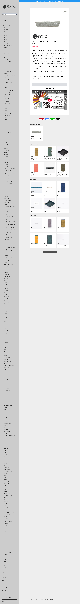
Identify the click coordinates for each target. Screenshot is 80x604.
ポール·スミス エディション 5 (10, 184)
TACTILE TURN (7, 446)
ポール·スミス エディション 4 (10, 178)
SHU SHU (6, 272)
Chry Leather (6, 531)
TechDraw (7, 239)
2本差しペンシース (8, 110)
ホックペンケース (8, 101)
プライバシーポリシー (34, 599)
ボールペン (6, 49)
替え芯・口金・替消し (7, 61)
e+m (5, 397)
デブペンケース (7, 120)
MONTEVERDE (7, 467)
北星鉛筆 (5, 142)
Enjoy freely (7, 514)
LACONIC (6, 539)
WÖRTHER (6, 448)
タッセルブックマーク (8, 390)
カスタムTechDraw (8, 519)
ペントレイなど (6, 69)
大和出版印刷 (6, 296)
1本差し (6, 119)
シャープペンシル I (8, 79)
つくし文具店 (6, 138)
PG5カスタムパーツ (8, 510)
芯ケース (5, 39)
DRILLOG (5, 188)
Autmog (5, 122)
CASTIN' (5, 417)
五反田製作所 (6, 150)
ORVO (6, 555)
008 (5, 344)
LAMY (5, 321)
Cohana (5, 140)
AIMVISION (7, 550)
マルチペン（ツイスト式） (9, 90)
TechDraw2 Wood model (10, 206)
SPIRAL (6, 450)
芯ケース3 (6, 211)
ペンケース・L (7, 525)
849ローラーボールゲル (9, 171)
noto (6, 335)
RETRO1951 (6, 359)
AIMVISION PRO (8, 552)
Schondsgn (6, 315)
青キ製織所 (6, 395)
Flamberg (6, 379)
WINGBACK (6, 355)
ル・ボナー (6, 117)
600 (5, 160)
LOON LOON (6, 373)
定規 (5, 57)
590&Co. (5, 73)
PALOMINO (6, 148)
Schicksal (6, 501)
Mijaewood (6, 262)
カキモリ (5, 485)
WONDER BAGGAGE (8, 361)
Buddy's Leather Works (9, 365)
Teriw (5, 499)
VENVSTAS (6, 154)
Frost (6, 487)
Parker (5, 479)
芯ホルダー (6, 37)
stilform (5, 413)
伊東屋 (5, 286)
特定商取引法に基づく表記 (44, 599)
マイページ (5, 587)
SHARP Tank (6, 529)
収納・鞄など (6, 67)
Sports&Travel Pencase (10, 537)
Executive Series (8, 521)
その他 (5, 63)
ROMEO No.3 (7, 288)
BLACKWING (6, 162)
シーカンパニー (6, 164)
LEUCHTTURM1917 (8, 405)
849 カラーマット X (8, 176)
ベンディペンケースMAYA (9, 227)
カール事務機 (6, 186)
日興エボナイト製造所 (8, 495)
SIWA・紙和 (6, 523)
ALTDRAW (7, 260)
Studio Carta (6, 425)
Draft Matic (7, 460)
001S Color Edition (9, 342)
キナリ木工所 (6, 433)
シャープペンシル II (8, 80)
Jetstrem (6, 331)
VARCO (5, 427)
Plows (5, 489)
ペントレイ (6, 112)
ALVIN (5, 456)
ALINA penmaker (7, 442)
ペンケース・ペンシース (8, 45)
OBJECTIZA (6, 444)
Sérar (6, 554)
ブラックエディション (8, 181)
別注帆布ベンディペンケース (10, 75)
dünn (5, 477)
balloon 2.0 (7, 326)
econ (6, 333)
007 (5, 341)
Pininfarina (6, 546)
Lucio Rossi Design (8, 471)
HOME (3, 18)
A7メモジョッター (8, 104)
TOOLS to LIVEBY (7, 278)
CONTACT (4, 572)
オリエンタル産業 (7, 481)
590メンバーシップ (6, 585)
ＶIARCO (5, 136)
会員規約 (51, 599)
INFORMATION (5, 575)
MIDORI (5, 294)
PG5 (5, 509)
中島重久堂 (6, 146)
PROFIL (6, 452)
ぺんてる (5, 268)
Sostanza (6, 337)
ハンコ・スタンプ (7, 59)
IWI (4, 465)
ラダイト (5, 204)
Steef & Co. (6, 463)
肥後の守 (5, 351)
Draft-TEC (7, 461)
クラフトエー (6, 77)
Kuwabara (6, 415)
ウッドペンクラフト (7, 94)
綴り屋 (5, 124)
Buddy (6, 383)
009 (5, 345)
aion (6, 323)
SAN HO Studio (7, 493)
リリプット (6, 194)
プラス (5, 270)
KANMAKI (6, 429)
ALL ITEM (4, 20)
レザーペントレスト (8, 533)
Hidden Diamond (8, 200)
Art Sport (6, 196)
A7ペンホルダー (8, 103)
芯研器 (5, 41)
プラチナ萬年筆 (7, 375)
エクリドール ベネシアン (9, 180)
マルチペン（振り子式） (9, 92)
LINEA (6, 369)
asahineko (6, 377)
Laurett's (5, 440)
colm (5, 419)
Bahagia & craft (7, 130)
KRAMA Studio (7, 202)
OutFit (6, 87)
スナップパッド (7, 391)
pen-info (5, 557)
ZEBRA (5, 561)
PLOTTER (6, 292)
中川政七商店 (6, 298)
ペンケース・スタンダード (9, 99)
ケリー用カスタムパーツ (9, 512)
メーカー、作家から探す (7, 71)
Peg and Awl (6, 126)
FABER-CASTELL (7, 190)
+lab (5, 319)
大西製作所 (6, 144)
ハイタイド (5, 307)
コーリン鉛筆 (6, 290)
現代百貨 (5, 363)
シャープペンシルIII (8, 82)
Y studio (5, 282)
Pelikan (5, 567)
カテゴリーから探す (6, 25)
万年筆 (5, 51)
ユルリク (5, 353)
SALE (4, 569)
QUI (4, 96)
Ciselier (5, 542)
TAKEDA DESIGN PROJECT (9, 423)
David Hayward (7, 469)
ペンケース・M (7, 527)
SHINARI (5, 491)
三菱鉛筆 (5, 421)
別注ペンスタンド (8, 438)
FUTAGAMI (6, 317)
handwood (6, 507)
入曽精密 (5, 454)
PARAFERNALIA (7, 367)
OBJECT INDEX (7, 483)
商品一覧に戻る (49, 252)
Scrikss (5, 559)
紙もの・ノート (6, 53)
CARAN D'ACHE (7, 166)
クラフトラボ (6, 339)
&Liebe (5, 473)
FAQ (3, 580)
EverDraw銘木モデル (9, 237)
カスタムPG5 (7, 518)
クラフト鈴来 (6, 134)
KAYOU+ (5, 548)
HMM (5, 497)
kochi (5, 505)
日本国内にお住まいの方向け (49, 88)
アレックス (6, 309)
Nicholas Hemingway (8, 264)
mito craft (6, 540)
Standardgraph (7, 276)
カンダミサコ (6, 108)
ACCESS (4, 577)
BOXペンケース (8, 106)
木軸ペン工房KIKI (7, 431)
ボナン (5, 565)
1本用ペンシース (8, 113)
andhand (5, 544)
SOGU (5, 349)
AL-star (6, 325)
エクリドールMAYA (8, 183)
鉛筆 (5, 27)
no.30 (5, 411)
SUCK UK (6, 401)
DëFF (5, 475)
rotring (5, 158)
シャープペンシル (7, 43)
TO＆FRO (6, 407)
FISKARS (5, 313)
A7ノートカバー (8, 115)
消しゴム (5, 47)
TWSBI (5, 152)
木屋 (5, 300)
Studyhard (6, 535)
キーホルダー (6, 65)
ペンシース (7, 98)
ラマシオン (6, 399)
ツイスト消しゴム (8, 84)
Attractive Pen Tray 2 (9, 235)
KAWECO (6, 192)
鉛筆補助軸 (6, 29)
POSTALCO (6, 385)
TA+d (5, 280)
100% (5, 409)
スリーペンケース (8, 388)
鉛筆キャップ (6, 31)
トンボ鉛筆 (6, 156)
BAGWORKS (6, 393)
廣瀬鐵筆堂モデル (8, 132)
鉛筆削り (5, 35)
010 (5, 347)
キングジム (6, 311)
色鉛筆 (5, 33)
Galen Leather (7, 128)
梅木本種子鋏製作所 (8, 403)
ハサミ (5, 55)
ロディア (5, 305)
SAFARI (6, 330)
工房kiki (5, 284)
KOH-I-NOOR (6, 198)
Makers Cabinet (7, 357)
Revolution (7, 371)
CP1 (5, 328)
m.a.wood (6, 563)
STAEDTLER (6, 274)
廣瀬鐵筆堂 (6, 516)
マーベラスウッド (7, 381)
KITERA (5, 503)
